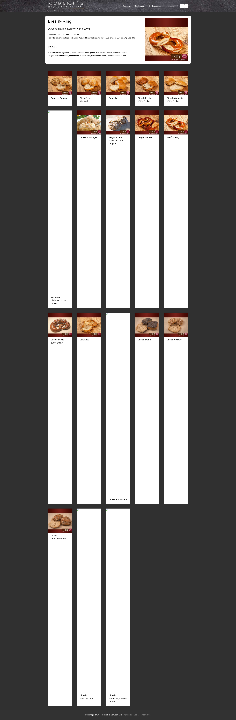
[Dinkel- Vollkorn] (176, 325)
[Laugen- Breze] (147, 122)
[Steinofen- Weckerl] (89, 83)
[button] (145, 6)
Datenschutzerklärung (142, 715)
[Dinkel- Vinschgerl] (89, 122)
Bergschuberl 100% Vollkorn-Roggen (116, 140)
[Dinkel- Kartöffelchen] (89, 600)
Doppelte (113, 98)
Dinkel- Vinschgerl (88, 137)
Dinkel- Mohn (144, 339)
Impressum (127, 715)
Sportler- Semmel (59, 98)
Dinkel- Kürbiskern (118, 499)
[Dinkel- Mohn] (147, 325)
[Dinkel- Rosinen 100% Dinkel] (147, 83)
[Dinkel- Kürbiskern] (118, 405)
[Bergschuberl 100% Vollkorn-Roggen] (118, 122)
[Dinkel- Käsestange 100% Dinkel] (118, 600)
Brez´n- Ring (173, 137)
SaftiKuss (84, 339)
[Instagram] (186, 6)
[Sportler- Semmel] (60, 83)
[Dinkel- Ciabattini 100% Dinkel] (176, 83)
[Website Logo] (66, 6)
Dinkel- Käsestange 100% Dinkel (118, 698)
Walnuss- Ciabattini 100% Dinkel (58, 300)
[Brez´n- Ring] (176, 122)
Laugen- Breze (145, 137)
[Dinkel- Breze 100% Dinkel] (60, 325)
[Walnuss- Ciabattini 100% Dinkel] (60, 202)
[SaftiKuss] (89, 325)
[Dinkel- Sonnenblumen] (60, 521)
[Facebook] (182, 6)
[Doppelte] (118, 83)
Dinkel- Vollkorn (174, 339)
